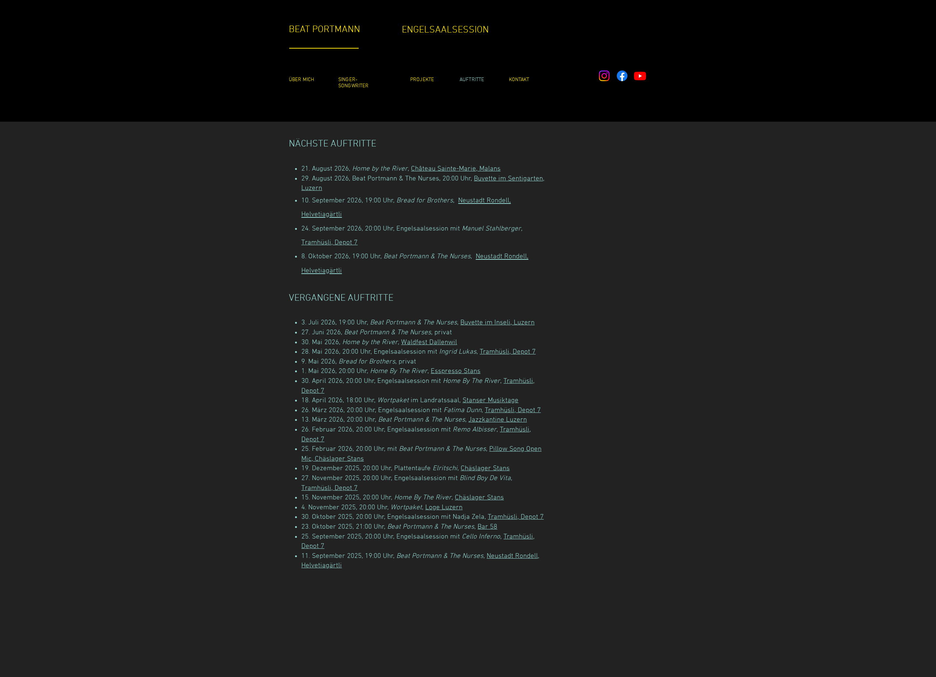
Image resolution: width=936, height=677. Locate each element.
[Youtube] (640, 76)
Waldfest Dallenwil (429, 342)
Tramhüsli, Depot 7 (329, 243)
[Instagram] (604, 76)
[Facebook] (622, 76)
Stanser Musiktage (490, 400)
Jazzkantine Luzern (497, 420)
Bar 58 (487, 527)
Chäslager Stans (485, 468)
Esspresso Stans (455, 371)
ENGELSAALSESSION (445, 30)
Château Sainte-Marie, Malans (456, 169)
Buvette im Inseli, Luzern (497, 323)
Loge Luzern (444, 507)
